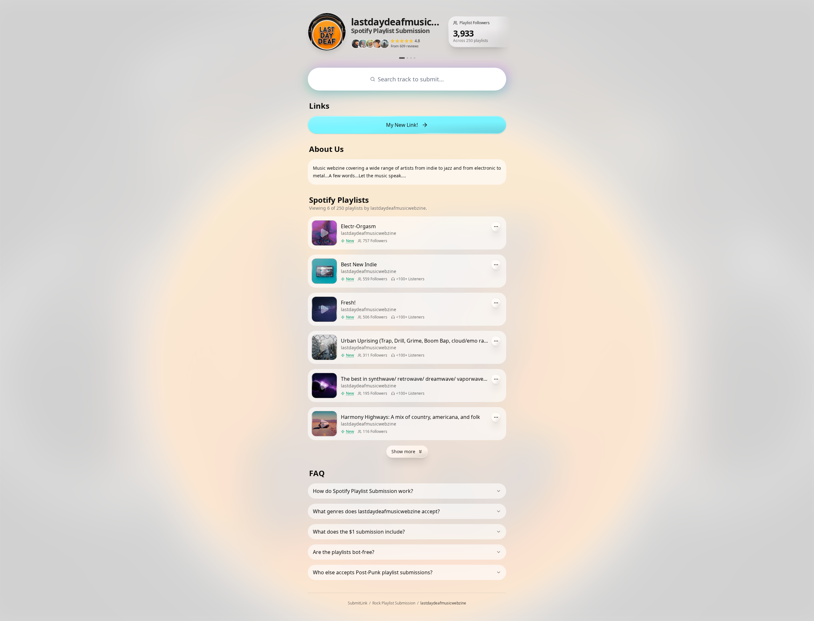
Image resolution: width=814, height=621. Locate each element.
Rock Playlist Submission (393, 603)
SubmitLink (357, 603)
